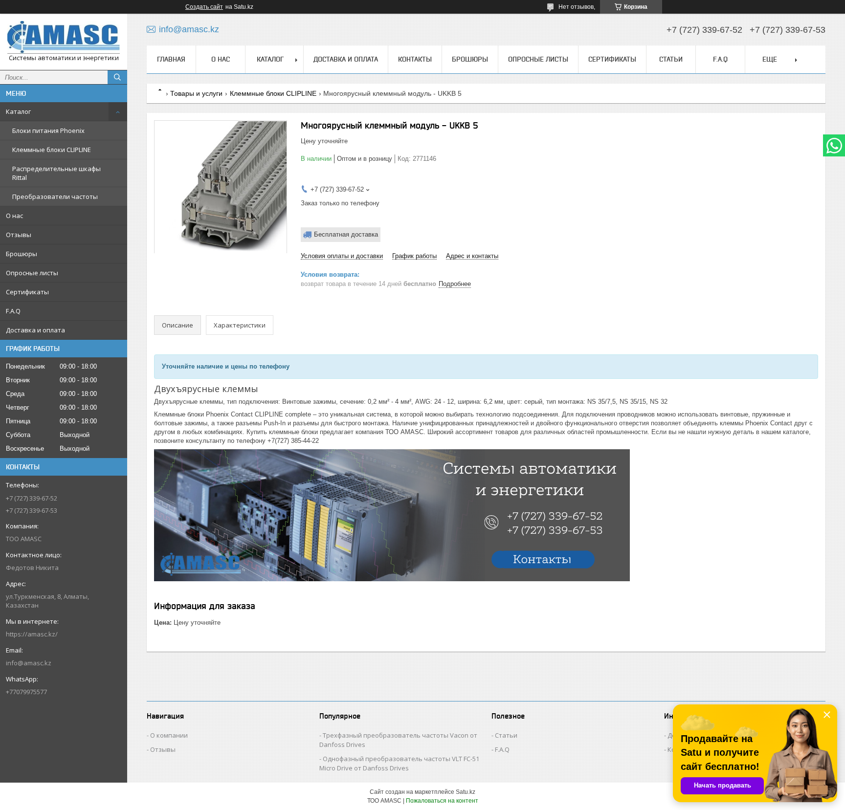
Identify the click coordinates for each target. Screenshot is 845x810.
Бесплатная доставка (346, 234)
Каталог (18, 111)
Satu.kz (465, 791)
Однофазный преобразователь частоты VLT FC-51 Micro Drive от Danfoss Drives (399, 763)
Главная (171, 59)
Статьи (671, 59)
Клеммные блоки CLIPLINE (51, 149)
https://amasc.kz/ (32, 634)
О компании (169, 735)
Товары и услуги (196, 93)
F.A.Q (13, 310)
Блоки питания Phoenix (48, 130)
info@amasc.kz (28, 662)
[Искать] (117, 77)
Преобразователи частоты (55, 196)
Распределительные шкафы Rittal (56, 173)
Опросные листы (32, 272)
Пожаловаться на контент (442, 800)
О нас (14, 215)
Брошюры (21, 253)
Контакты (415, 59)
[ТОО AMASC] (63, 37)
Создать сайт (204, 6)
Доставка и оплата (35, 330)
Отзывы (18, 234)
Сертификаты (27, 291)
